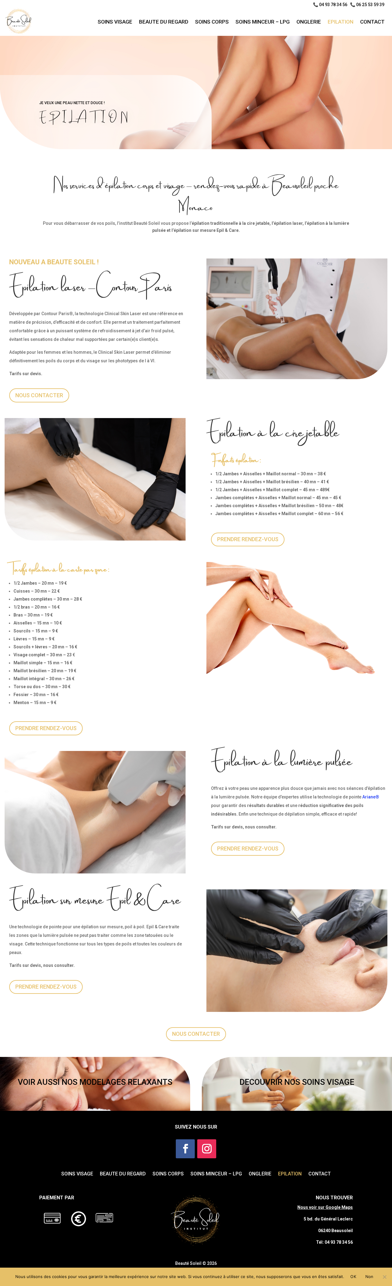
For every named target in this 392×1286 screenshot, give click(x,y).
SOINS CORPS (212, 22)
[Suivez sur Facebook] (185, 1148)
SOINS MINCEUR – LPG (263, 22)
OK (353, 1276)
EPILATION (340, 22)
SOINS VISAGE (115, 22)
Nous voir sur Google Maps (325, 1207)
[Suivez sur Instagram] (206, 1148)
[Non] (384, 1277)
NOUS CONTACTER (39, 395)
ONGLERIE (308, 22)
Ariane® (370, 796)
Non (369, 1276)
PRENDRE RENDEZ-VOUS (247, 539)
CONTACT (372, 22)
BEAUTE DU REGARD (163, 22)
